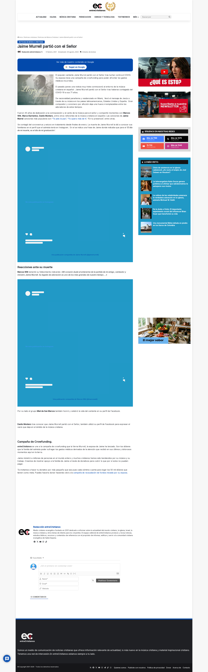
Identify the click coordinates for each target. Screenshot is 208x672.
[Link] (68, 573)
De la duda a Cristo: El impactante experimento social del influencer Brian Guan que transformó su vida (169, 211)
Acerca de (177, 668)
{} (71, 573)
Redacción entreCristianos (31, 52)
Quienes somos (120, 668)
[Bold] (41, 573)
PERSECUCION (85, 17)
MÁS (135, 17)
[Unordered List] (58, 573)
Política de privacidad (156, 668)
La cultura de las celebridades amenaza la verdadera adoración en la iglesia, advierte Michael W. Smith (170, 197)
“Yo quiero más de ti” (77, 118)
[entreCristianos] (27, 647)
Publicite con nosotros (137, 668)
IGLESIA (53, 17)
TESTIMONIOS (124, 17)
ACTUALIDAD (41, 17)
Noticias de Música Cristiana (48, 37)
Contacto (186, 668)
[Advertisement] (104, 28)
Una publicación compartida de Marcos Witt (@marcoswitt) (75, 399)
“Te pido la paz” (59, 118)
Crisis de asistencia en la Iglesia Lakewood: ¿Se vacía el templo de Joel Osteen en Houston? (169, 170)
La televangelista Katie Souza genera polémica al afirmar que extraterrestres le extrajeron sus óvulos (170, 183)
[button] (164, 72)
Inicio (21, 37)
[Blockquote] (61, 573)
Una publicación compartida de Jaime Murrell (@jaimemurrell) (75, 255)
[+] (74, 573)
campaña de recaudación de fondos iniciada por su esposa (100, 472)
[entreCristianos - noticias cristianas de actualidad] (104, 7)
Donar (168, 668)
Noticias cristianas (30, 37)
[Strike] (51, 573)
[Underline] (47, 573)
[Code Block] (64, 573)
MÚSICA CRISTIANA (68, 17)
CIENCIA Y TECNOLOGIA (104, 17)
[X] (37, 541)
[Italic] (44, 573)
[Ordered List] (54, 573)
